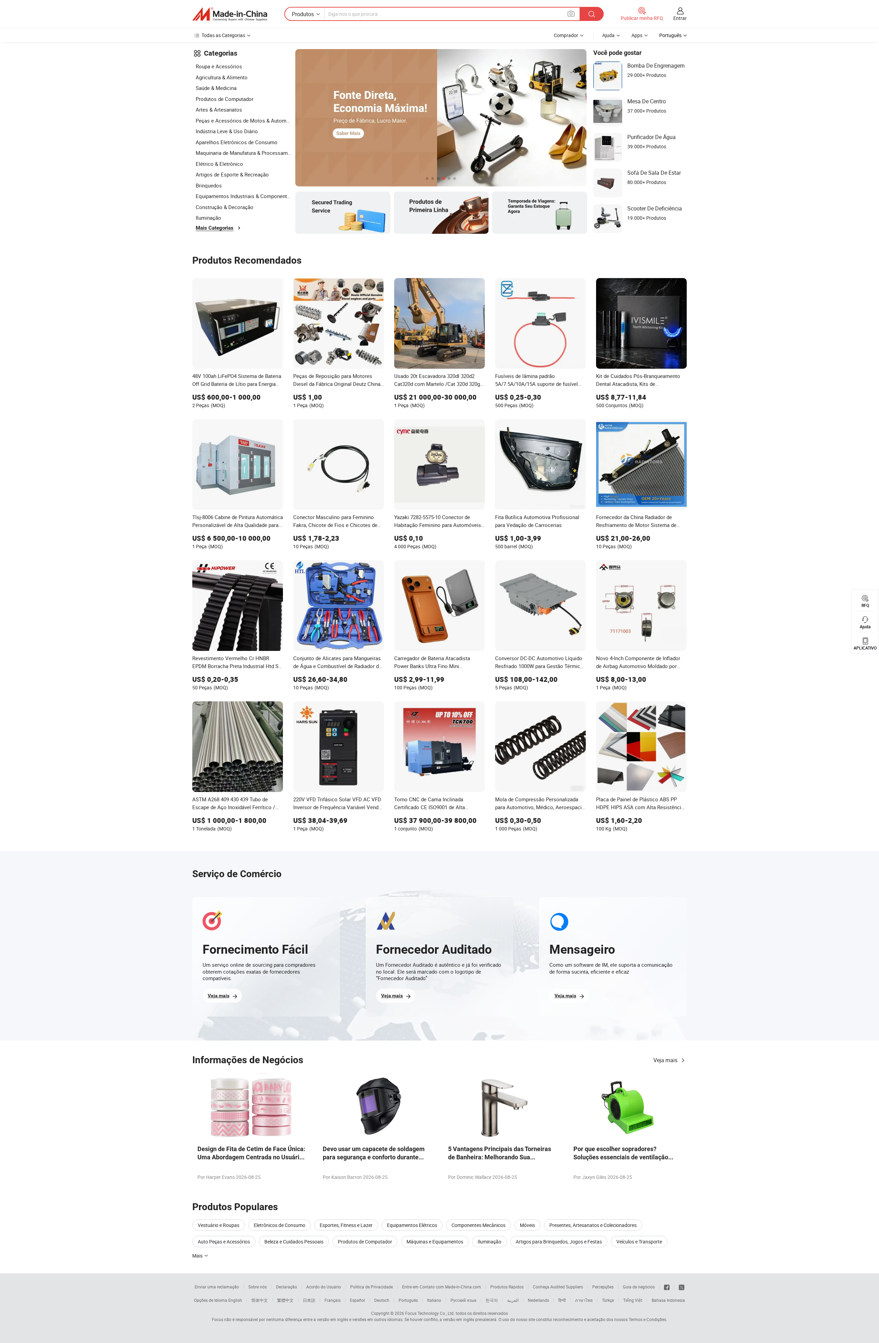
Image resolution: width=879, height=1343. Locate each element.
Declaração (286, 1286)
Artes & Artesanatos (219, 109)
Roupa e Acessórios (219, 66)
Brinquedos (209, 185)
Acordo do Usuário (323, 1286)
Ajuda (608, 35)
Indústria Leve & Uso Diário (227, 131)
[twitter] (681, 1286)
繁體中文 (285, 1300)
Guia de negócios (639, 1286)
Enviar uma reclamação (217, 1286)
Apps (636, 35)
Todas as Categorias (223, 35)
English (235, 1300)
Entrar (680, 18)
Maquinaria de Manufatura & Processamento (244, 152)
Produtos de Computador (224, 98)
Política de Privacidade (371, 1286)
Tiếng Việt (632, 1300)
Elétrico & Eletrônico (219, 163)
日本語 (309, 1300)
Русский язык (463, 1300)
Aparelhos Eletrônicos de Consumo (236, 142)
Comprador (566, 35)
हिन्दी (562, 1300)
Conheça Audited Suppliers (558, 1286)
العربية (512, 1300)
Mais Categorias (214, 228)
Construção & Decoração (224, 207)
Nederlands (538, 1300)
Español (357, 1300)
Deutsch (381, 1300)
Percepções (603, 1286)
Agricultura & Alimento (222, 77)
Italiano (434, 1300)
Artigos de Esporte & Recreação (232, 174)
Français (332, 1300)
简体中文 (259, 1300)
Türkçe (608, 1300)
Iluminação (208, 217)
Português (408, 1300)
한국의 (492, 1300)
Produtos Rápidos (507, 1286)
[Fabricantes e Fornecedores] (229, 14)
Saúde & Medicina (216, 87)
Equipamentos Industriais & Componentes (244, 196)
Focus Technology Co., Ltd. (430, 1313)
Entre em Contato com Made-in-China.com (441, 1286)
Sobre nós (257, 1286)
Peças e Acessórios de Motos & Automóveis (244, 120)
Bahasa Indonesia (668, 1300)
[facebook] (667, 1286)
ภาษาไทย (584, 1300)
